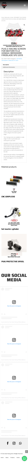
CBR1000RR (16, 17)
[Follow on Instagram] (14, 443)
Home (2, 17)
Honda (11, 17)
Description (6, 64)
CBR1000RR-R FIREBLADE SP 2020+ (9, 60)
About (7, 457)
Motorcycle (7, 17)
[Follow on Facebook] (8, 443)
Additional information (9, 67)
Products (12, 457)
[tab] (14, 64)
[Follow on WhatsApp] (20, 443)
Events (18, 457)
